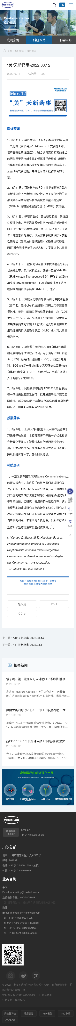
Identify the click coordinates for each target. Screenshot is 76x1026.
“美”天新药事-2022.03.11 (28, 645)
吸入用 (22, 604)
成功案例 (13, 40)
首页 (9, 51)
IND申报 (65, 1013)
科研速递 (39, 40)
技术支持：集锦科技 (13, 1000)
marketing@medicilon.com (25, 892)
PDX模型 (47, 1013)
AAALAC (10, 1019)
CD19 (22, 613)
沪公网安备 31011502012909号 (19, 995)
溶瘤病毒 (28, 1013)
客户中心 (19, 51)
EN (62, 5)
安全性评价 (10, 1013)
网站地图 (47, 995)
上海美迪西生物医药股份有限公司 (32, 984)
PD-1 (54, 604)
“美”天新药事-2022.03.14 (28, 638)
